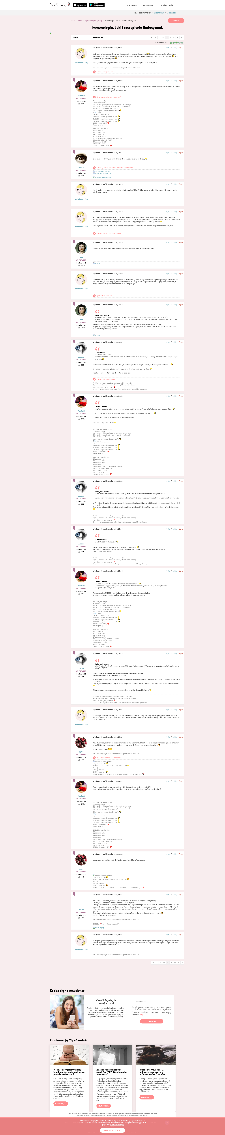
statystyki (132, 5)
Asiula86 (81, 96)
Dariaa (81, 910)
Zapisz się (152, 1021)
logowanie (171, 13)
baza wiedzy (148, 5)
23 (163, 37)
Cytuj (168, 48)
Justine (81, 357)
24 (166, 37)
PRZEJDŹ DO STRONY (112, 1130)
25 (170, 37)
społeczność (167, 5)
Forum (73, 20)
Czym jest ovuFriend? (142, 13)
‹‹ (152, 37)
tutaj (141, 1015)
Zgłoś (181, 48)
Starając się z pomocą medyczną (90, 20)
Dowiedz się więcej (117, 1125)
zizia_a (81, 168)
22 (159, 37)
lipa (81, 257)
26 (173, 37)
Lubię (175, 48)
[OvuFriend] (60, 6)
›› (181, 37)
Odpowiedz (176, 20)
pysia (81, 752)
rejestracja (159, 13)
